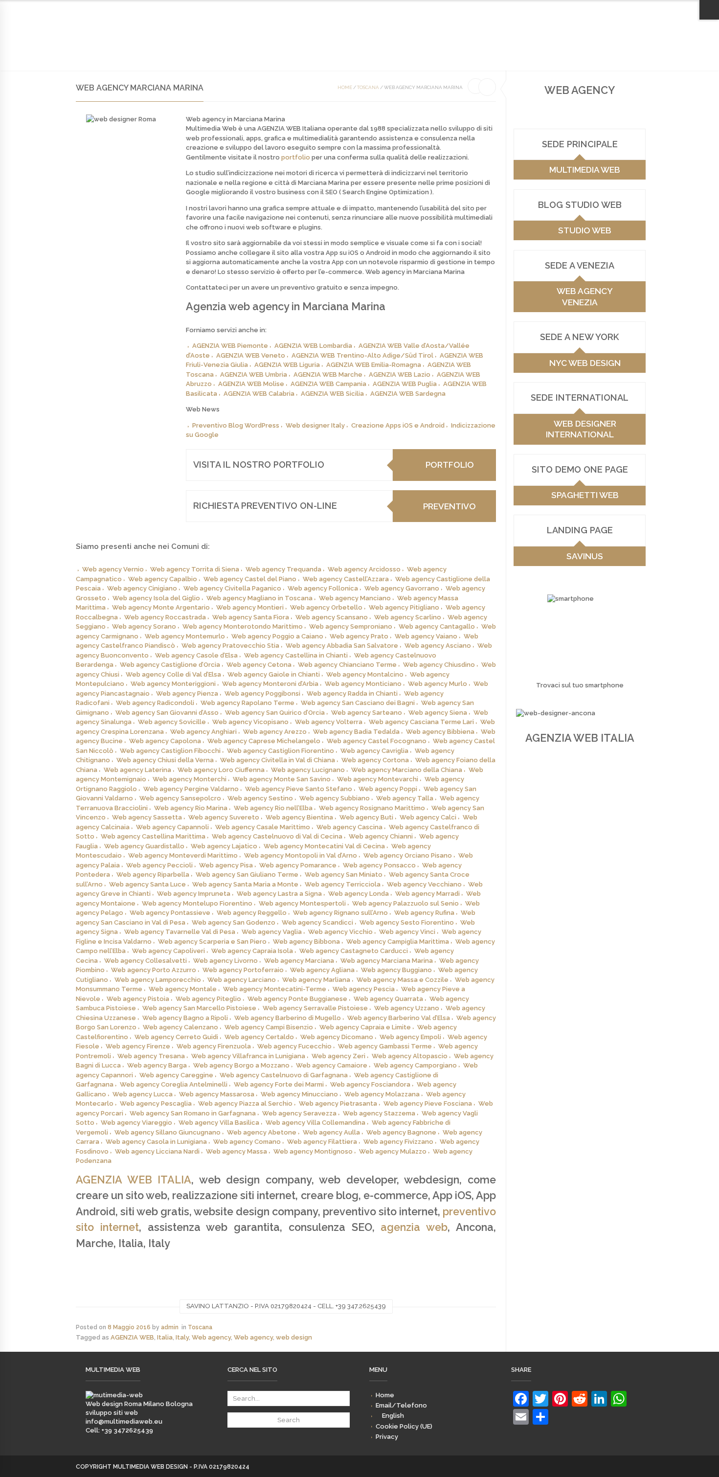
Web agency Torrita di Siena (194, 569)
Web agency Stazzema (379, 1113)
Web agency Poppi (388, 789)
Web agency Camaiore (331, 1065)
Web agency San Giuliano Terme (247, 874)
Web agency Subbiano (334, 798)
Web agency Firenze (138, 1046)
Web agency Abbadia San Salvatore (342, 645)
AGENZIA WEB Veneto (250, 355)
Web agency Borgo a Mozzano (241, 1065)
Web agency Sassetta (147, 817)
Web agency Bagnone (401, 1132)
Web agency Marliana (316, 979)
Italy (182, 1337)
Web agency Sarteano (366, 712)
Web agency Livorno (225, 960)
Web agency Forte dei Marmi (279, 1084)
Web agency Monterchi (189, 779)
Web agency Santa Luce (147, 884)
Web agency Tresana (151, 1056)
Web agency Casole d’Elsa (196, 655)
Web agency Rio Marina (190, 808)
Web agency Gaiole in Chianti (273, 674)
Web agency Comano (247, 1141)
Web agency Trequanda (283, 569)
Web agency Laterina (137, 769)
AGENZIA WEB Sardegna (408, 393)
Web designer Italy (315, 425)
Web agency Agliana (322, 970)
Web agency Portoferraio (243, 970)
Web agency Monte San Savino (282, 779)
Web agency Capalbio (162, 579)
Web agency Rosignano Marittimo (372, 808)
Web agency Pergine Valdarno (191, 789)
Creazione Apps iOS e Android (398, 425)
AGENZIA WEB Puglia (405, 383)
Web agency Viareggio (136, 1122)
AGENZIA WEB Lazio (399, 374)
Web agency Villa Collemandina (315, 1122)
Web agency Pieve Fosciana (427, 1103)
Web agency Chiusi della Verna (165, 760)
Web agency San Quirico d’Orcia (275, 712)
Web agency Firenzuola (214, 1046)
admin (170, 1327)
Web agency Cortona (375, 760)
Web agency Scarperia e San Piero (212, 941)
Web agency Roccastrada (165, 617)
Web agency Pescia (364, 989)
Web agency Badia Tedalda (356, 731)
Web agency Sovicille (172, 722)
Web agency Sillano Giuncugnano (167, 1132)
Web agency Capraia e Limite (365, 1027)
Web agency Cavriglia (374, 750)
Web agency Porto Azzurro (153, 970)
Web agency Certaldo (259, 1037)
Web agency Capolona (165, 741)
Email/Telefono (490, 9)
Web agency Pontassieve (170, 912)
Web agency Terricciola (343, 884)
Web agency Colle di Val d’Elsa (173, 674)
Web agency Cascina (349, 827)
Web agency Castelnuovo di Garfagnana (284, 1075)
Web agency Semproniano (350, 626)
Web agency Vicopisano (250, 722)
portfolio (295, 157)
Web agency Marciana (299, 960)
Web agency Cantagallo (437, 626)
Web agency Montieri (250, 607)
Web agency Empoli (410, 1037)
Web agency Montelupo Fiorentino (197, 903)
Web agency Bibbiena (440, 731)
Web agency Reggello (252, 912)
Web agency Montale (183, 989)
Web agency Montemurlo (185, 636)
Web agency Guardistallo (144, 846)
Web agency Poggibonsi (262, 693)
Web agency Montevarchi (377, 779)
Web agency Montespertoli (302, 903)
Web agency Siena (437, 712)
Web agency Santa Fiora (250, 617)
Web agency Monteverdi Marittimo (183, 855)
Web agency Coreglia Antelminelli (173, 1084)
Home (451, 9)
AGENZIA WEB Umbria (253, 374)
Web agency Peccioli (159, 865)
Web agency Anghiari (203, 731)
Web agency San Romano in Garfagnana (193, 1113)
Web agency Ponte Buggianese (297, 998)
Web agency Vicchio (340, 931)
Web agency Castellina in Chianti (296, 655)
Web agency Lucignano (308, 769)
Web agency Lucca (142, 1094)
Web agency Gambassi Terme (385, 1046)
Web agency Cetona (259, 664)
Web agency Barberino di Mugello (287, 1018)
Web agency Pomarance (298, 865)
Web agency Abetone (261, 1132)
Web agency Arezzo (275, 731)
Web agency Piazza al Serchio (245, 1103)
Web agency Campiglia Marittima (397, 941)
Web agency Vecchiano (424, 884)
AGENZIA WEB (132, 1337)
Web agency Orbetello (326, 607)
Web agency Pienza (187, 693)
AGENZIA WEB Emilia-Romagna (373, 364)
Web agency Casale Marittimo (262, 827)
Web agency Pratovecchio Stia (230, 645)
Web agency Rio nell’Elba (273, 808)
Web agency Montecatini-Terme (274, 989)
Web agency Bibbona (306, 941)
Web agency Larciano (241, 979)
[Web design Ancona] (114, 1395)
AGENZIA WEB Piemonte (230, 345)
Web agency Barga (157, 1065)
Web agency (211, 1337)
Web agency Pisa (226, 865)
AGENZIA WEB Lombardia (313, 345)
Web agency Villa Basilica (219, 1122)
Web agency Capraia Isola (252, 950)
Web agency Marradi (427, 893)
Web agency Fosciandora (370, 1084)
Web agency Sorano (144, 626)
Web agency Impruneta (193, 893)
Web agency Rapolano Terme (247, 702)
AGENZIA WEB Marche (327, 374)
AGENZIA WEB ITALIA (133, 1180)
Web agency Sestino (260, 798)
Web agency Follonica (323, 588)
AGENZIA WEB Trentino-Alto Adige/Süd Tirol (362, 355)
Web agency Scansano (331, 617)
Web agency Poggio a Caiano (277, 636)
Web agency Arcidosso (364, 569)
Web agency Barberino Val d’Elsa (398, 1018)
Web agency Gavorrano (401, 588)
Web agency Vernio (113, 569)
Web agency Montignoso (313, 1151)
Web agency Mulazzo (393, 1151)
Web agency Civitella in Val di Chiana (277, 760)
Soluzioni (174, 45)
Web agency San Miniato (343, 874)
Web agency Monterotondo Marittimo (242, 626)
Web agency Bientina (299, 817)
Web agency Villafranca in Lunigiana (248, 1056)
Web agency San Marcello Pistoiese (199, 1008)
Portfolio (217, 45)
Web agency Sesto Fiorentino (407, 922)
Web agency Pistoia (138, 998)
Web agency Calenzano (180, 1027)
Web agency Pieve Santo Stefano (298, 789)
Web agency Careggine (176, 1075)
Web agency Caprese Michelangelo (263, 741)
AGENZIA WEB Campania (328, 383)
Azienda (135, 45)
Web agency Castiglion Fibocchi (170, 750)
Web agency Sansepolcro (180, 798)
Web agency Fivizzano (398, 1141)
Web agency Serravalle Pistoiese (315, 1008)
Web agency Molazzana (382, 1094)
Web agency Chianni (381, 836)
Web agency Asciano (437, 645)
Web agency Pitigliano (404, 607)
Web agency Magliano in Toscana (259, 598)
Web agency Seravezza (299, 1113)
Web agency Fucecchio (294, 1046)
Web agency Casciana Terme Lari (421, 722)
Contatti (260, 45)
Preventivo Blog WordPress (235, 425)
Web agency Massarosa (216, 1094)
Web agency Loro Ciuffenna (221, 769)
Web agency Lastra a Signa (279, 893)
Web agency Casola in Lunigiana (156, 1141)
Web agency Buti (366, 817)
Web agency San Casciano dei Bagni (358, 702)
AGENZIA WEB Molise (251, 383)
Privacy (632, 9)
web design (294, 1337)
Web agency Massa (236, 1151)
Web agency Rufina (424, 912)
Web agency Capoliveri (168, 950)
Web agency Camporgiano (415, 1065)
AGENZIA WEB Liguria (287, 364)
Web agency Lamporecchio (157, 979)
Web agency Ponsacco (379, 865)
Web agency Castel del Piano (249, 579)
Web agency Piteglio (208, 998)
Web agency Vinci (407, 931)
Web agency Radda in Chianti (352, 693)
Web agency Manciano (355, 598)
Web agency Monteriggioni (173, 683)
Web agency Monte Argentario (161, 607)
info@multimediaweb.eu (124, 1421)
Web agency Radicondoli (155, 702)
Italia (165, 1337)
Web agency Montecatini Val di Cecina (324, 846)
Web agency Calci (428, 817)
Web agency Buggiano (396, 970)
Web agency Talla (404, 798)
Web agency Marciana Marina (386, 960)
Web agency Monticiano (363, 683)
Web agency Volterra (328, 722)
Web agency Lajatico (224, 846)
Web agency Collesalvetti (145, 960)
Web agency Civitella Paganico (232, 588)
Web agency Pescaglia (156, 1103)
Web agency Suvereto (223, 817)
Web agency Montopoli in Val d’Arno (300, 855)
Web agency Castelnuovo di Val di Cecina (277, 836)
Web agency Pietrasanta (338, 1103)
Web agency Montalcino (365, 674)
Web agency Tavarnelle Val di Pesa (179, 931)
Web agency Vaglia (272, 931)
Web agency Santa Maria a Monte (245, 884)
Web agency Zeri (338, 1056)
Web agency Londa (358, 893)
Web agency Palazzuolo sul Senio (405, 903)
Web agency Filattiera (322, 1141)
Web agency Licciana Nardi (157, 1151)
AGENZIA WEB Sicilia (332, 393)
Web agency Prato (359, 636)
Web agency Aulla (331, 1132)
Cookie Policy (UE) (586, 9)
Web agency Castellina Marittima (153, 836)
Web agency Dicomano (336, 1037)
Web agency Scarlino (407, 617)
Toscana (368, 87)
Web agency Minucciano (299, 1094)
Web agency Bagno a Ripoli (185, 1018)
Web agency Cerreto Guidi (176, 1037)
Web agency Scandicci (317, 922)
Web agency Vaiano (426, 636)
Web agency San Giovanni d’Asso (167, 712)
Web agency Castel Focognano (377, 741)
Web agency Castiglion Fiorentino (280, 750)
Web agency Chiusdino (439, 664)
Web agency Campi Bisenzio (269, 1027)
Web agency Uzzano (406, 1008)
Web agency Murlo (437, 683)
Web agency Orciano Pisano (407, 855)
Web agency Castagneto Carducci (353, 950)
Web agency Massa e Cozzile (403, 979)
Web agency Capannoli (172, 827)
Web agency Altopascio (410, 1056)
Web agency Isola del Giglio (156, 598)
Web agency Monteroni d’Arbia (270, 683)
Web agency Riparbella (152, 874)
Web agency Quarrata (388, 998)
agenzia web (414, 1227)
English (539, 9)
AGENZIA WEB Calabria (259, 393)
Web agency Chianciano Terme (347, 664)
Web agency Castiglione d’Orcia (170, 664)
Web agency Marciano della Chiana (406, 769)
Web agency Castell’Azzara (346, 579)
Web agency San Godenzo (233, 922)
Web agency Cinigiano (142, 588)
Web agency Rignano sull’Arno (340, 912)
